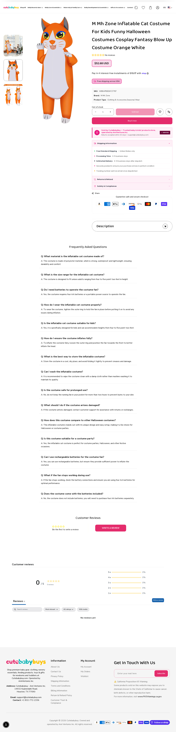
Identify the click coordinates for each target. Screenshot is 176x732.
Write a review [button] (110, 528)
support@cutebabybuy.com (29, 697)
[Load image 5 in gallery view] (13, 45)
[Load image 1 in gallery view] (13, 70)
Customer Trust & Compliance (59, 701)
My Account (86, 666)
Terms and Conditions (60, 685)
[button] (98, 55)
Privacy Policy (57, 676)
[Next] (13, 110)
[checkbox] (83, 609)
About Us (55, 666)
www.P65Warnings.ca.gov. (150, 696)
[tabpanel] (88, 626)
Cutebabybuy (73, 720)
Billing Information (59, 690)
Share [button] (97, 193)
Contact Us (56, 671)
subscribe (161, 673)
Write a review (158, 600)
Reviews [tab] (19, 601)
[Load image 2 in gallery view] (13, 94)
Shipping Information (60, 681)
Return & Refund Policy (61, 695)
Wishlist (84, 676)
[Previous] (13, 30)
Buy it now (132, 120)
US (164, 7)
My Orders (85, 671)
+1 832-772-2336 (30, 700)
